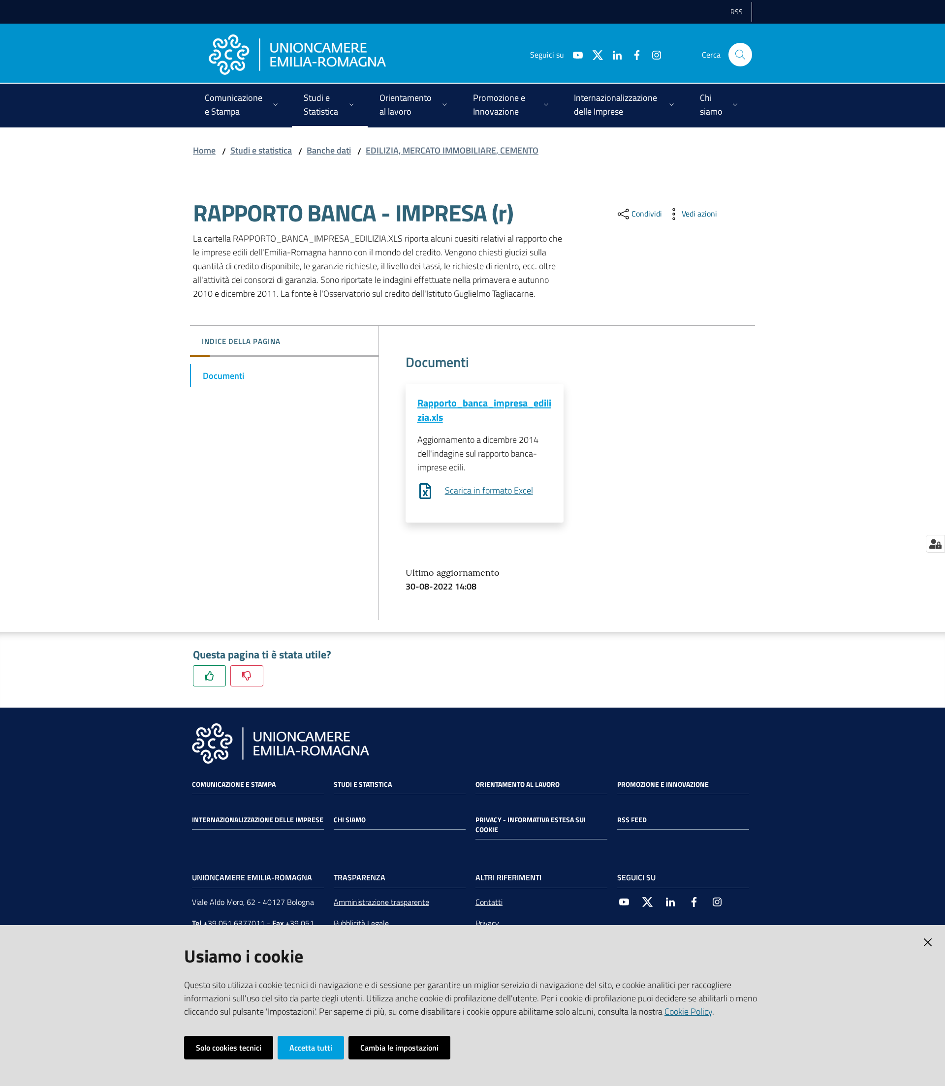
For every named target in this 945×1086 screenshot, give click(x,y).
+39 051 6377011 (234, 923)
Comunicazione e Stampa (234, 784)
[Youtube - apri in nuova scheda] (574, 54)
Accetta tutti (310, 1048)
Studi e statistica (261, 150)
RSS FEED (632, 820)
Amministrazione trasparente (381, 902)
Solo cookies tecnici (228, 1048)
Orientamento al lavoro (517, 784)
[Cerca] (740, 54)
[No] (246, 675)
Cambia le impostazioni (399, 1048)
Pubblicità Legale (361, 923)
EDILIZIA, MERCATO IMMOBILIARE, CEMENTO (452, 150)
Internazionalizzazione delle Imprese (257, 820)
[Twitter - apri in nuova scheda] (593, 54)
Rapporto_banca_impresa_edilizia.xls (484, 410)
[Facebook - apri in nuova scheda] (633, 54)
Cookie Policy (688, 1011)
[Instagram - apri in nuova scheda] (652, 54)
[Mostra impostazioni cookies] (935, 544)
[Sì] (209, 675)
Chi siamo (350, 820)
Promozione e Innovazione (663, 784)
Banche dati (329, 150)
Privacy (487, 923)
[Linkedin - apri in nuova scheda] (613, 54)
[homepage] (297, 54)
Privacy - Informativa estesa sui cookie (530, 825)
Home (204, 150)
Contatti (489, 902)
